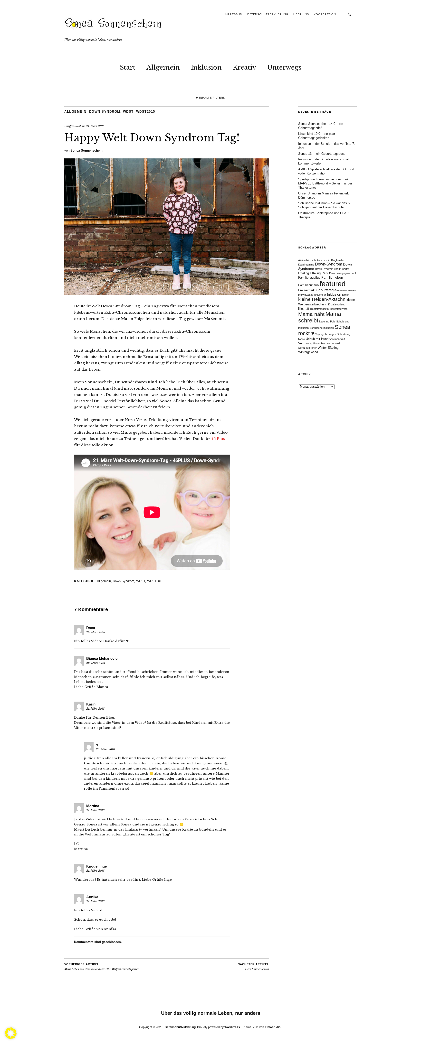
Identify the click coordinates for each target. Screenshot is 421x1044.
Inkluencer (320, 294)
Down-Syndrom (104, 111)
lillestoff (303, 309)
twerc (301, 339)
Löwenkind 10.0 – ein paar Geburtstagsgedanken (316, 136)
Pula (332, 321)
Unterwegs (284, 67)
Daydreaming (306, 264)
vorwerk (336, 343)
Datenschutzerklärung (267, 14)
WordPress (232, 1027)
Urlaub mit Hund (317, 339)
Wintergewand (308, 352)
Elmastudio (272, 1027)
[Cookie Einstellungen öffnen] (11, 1037)
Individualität (305, 294)
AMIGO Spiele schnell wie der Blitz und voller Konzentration (326, 171)
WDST (128, 111)
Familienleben (332, 277)
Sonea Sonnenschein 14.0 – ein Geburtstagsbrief (320, 126)
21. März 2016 (95, 126)
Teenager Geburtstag (337, 334)
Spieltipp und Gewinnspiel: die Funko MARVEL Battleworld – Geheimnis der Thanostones (325, 183)
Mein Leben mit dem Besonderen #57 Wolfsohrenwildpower (101, 967)
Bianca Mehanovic (101, 658)
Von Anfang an (321, 343)
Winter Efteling (328, 347)
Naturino (324, 321)
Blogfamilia (337, 260)
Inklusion (206, 67)
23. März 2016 (105, 749)
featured (332, 284)
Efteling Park (319, 273)
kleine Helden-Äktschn (321, 299)
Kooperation (325, 14)
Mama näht (311, 314)
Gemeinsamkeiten (345, 290)
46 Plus (218, 438)
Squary (319, 334)
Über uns (301, 14)
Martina (92, 806)
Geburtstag (325, 290)
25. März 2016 (95, 632)
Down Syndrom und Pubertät (332, 268)
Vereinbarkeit (337, 339)
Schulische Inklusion (322, 327)
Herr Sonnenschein (253, 967)
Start (127, 67)
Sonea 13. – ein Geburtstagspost (321, 154)
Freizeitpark (306, 290)
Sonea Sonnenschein (86, 150)
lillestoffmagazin (319, 308)
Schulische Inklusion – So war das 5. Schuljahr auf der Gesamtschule (324, 205)
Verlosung (305, 343)
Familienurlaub (308, 285)
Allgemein (163, 67)
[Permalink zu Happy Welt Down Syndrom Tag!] (166, 293)
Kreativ (244, 67)
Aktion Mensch (307, 260)
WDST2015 (145, 111)
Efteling (303, 273)
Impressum (233, 14)
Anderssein (323, 260)
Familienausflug (309, 277)
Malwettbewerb (338, 308)
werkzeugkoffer (307, 347)
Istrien (345, 294)
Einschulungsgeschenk (343, 273)
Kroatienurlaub (336, 304)
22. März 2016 (95, 663)
